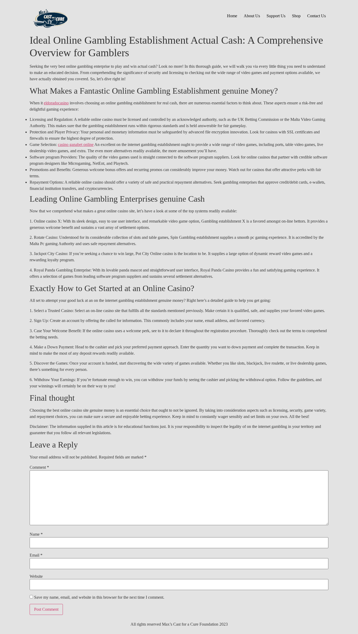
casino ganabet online (76, 144)
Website (36, 576)
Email (36, 555)
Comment (39, 467)
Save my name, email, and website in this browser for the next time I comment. (99, 597)
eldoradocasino (56, 103)
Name (36, 534)
